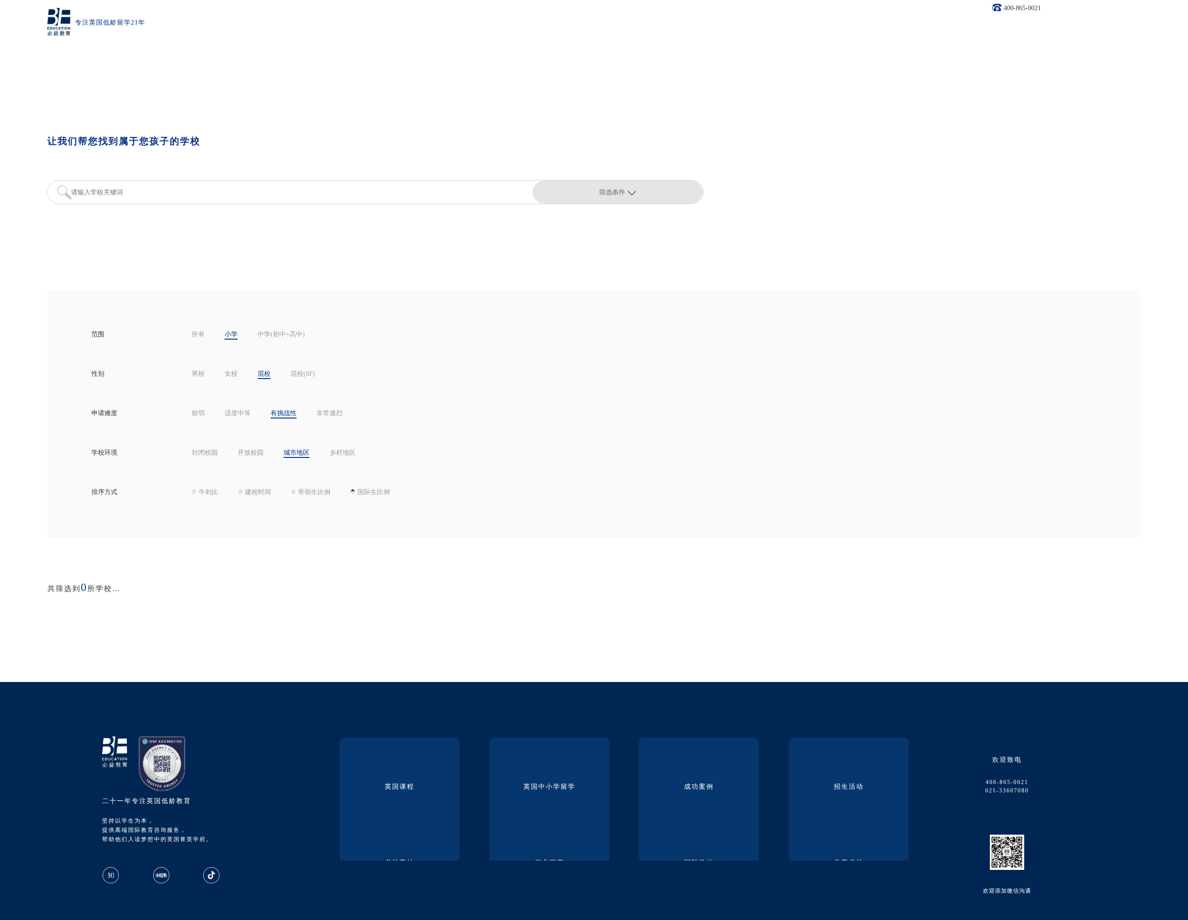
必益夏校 (399, 863)
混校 (264, 374)
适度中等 (238, 413)
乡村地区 (342, 453)
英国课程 (399, 787)
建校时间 (258, 492)
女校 (231, 374)
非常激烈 (329, 413)
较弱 (198, 413)
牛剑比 (208, 492)
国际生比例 (373, 492)
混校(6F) (303, 374)
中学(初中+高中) (281, 334)
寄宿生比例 (314, 492)
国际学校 (699, 863)
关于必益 (849, 863)
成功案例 (699, 787)
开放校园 (251, 453)
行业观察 (549, 863)
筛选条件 (612, 192)
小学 (231, 334)
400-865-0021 (1022, 8)
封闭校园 (205, 453)
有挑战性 (284, 413)
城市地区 (297, 453)
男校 (198, 374)
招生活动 (849, 787)
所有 (198, 334)
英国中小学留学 (549, 787)
